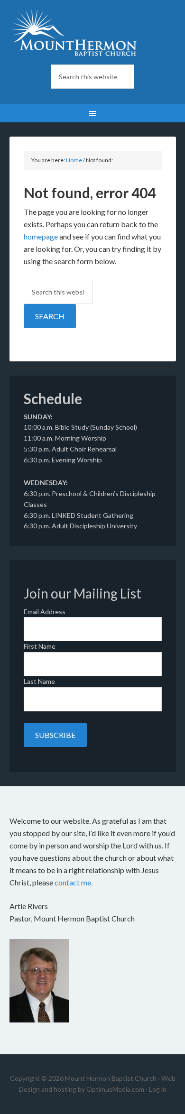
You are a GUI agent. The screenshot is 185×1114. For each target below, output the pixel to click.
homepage (41, 236)
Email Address (44, 612)
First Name (40, 646)
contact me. (73, 882)
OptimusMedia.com (115, 1089)
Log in (157, 1089)
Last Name (39, 681)
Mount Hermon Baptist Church (92, 33)
